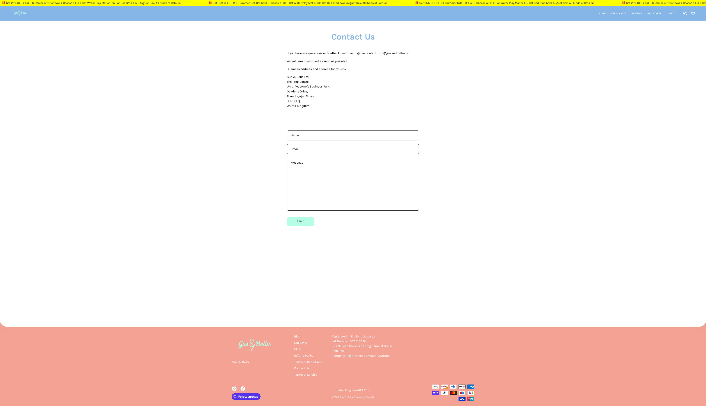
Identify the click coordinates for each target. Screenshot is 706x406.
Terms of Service (305, 374)
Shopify (370, 397)
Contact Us (301, 368)
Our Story (300, 342)
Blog (297, 336)
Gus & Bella (240, 362)
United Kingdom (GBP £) (351, 390)
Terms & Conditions (308, 362)
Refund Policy (303, 355)
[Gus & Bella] (20, 13)
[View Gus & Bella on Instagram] (234, 388)
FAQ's (298, 349)
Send (300, 221)
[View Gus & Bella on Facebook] (243, 388)
